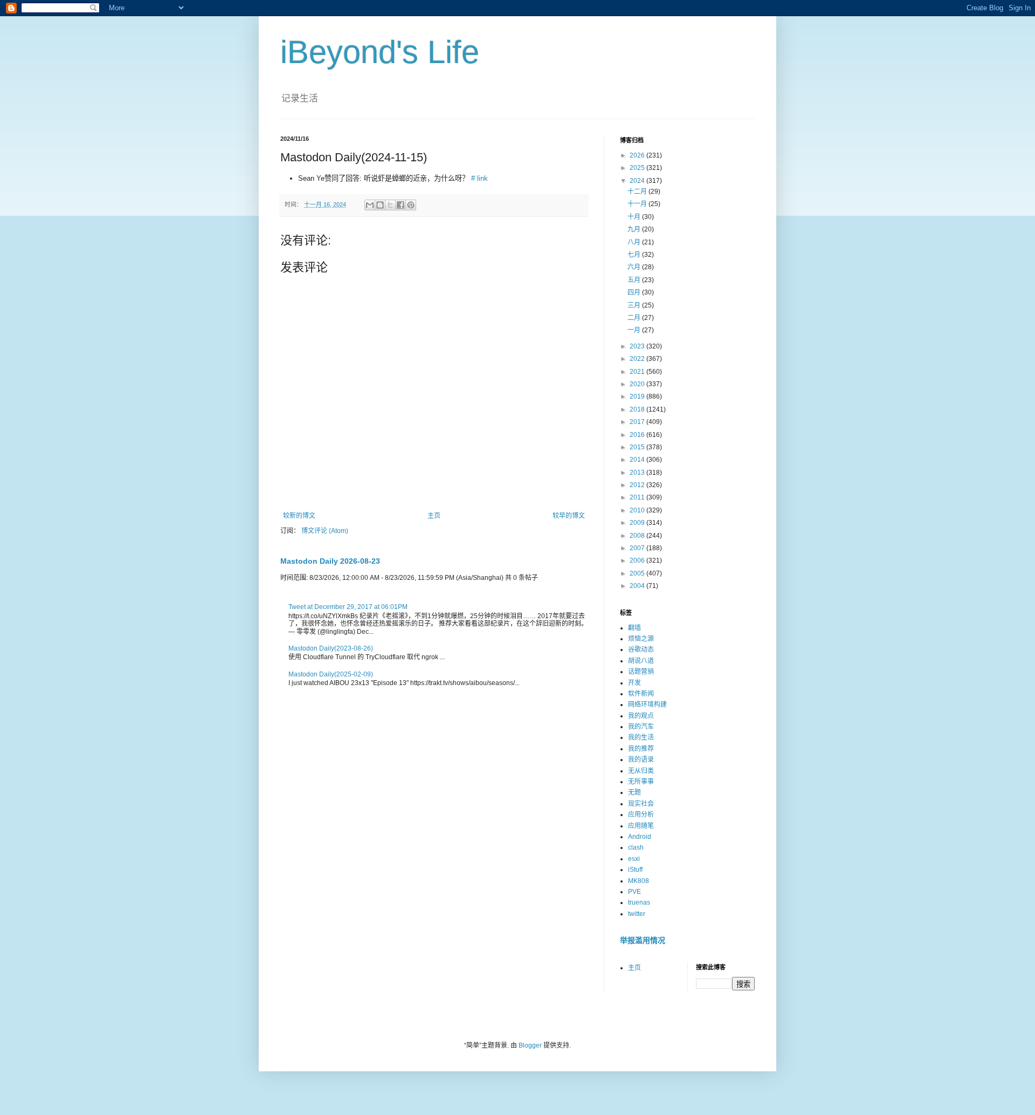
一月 (634, 330)
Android (639, 836)
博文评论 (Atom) (324, 531)
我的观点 (641, 716)
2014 (638, 459)
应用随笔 (641, 826)
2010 (638, 510)
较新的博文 (299, 515)
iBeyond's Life (379, 52)
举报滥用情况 (642, 940)
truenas (639, 902)
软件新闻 (641, 693)
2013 (638, 472)
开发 (634, 683)
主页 (433, 515)
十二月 (637, 191)
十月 (634, 217)
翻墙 (634, 628)
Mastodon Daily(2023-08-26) (330, 648)
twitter (636, 914)
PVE (634, 891)
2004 (638, 586)
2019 (638, 396)
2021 (638, 371)
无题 (634, 792)
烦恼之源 (641, 638)
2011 (638, 497)
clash (636, 847)
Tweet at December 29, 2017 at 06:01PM (348, 607)
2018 (638, 409)
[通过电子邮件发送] (369, 205)
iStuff (635, 869)
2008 (638, 535)
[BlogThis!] (380, 205)
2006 (638, 560)
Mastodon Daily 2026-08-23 (330, 561)
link (482, 178)
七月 (634, 254)
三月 (634, 305)
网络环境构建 (647, 704)
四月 (634, 292)
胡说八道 (641, 661)
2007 (638, 548)
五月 (634, 280)
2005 (638, 573)
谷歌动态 (641, 649)
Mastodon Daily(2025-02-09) (330, 674)
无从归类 (641, 771)
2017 (638, 422)
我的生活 (641, 737)
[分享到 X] (390, 205)
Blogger (530, 1045)
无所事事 (641, 781)
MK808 (638, 881)
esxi (634, 859)
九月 (634, 229)
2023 (638, 346)
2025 (638, 168)
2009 (638, 522)
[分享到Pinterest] (410, 205)
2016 (638, 435)
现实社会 (641, 804)
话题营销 (641, 671)
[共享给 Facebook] (400, 205)
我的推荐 (641, 749)
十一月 (637, 204)
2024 (638, 180)
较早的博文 (569, 515)
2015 (638, 447)
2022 (638, 358)
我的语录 (641, 759)
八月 (634, 242)
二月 (634, 317)
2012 (638, 485)
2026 (638, 155)
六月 (634, 267)
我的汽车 (641, 726)
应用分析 (641, 814)
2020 (638, 384)
